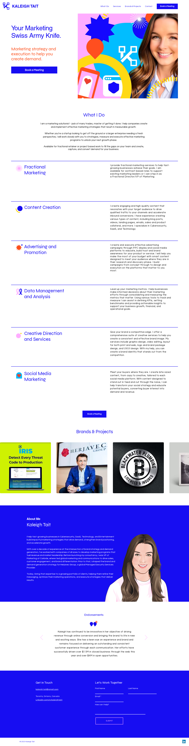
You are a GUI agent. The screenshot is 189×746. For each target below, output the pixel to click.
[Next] (146, 637)
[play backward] (3, 467)
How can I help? (102, 705)
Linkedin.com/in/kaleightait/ (49, 700)
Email (97, 696)
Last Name (133, 688)
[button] (25, 467)
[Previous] (41, 637)
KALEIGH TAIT (25, 6)
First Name (100, 688)
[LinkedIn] (184, 741)
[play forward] (185, 467)
